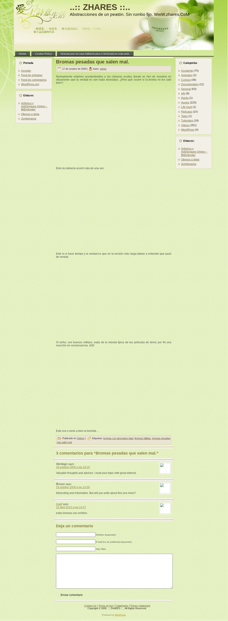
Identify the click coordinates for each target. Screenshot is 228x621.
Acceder (26, 70)
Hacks (185, 97)
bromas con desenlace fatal (118, 438)
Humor (185, 102)
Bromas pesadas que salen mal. (92, 62)
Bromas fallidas (142, 438)
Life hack (186, 107)
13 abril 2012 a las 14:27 (71, 507)
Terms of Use (105, 605)
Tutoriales (187, 120)
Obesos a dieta (30, 114)
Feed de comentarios (34, 79)
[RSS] (18, 607)
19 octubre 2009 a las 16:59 (73, 487)
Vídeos (80, 438)
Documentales (190, 84)
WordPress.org (30, 84)
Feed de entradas (31, 75)
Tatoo (184, 116)
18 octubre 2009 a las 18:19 (73, 467)
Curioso (186, 79)
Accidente (187, 70)
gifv (183, 93)
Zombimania (28, 118)
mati (59, 504)
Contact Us (90, 605)
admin (103, 68)
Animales (186, 75)
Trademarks (121, 605)
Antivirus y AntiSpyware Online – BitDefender (34, 106)
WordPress (187, 129)
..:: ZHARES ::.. (100, 7)
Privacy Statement (140, 605)
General (186, 89)
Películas (186, 111)
